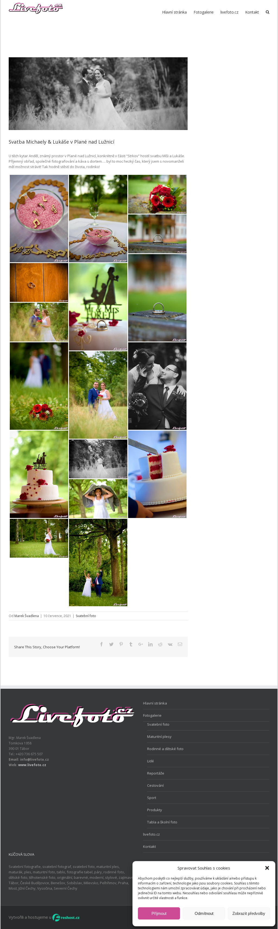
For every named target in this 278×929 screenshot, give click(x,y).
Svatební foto (86, 616)
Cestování (155, 785)
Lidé (150, 761)
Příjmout (158, 913)
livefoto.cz (151, 834)
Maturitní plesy (159, 736)
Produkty (154, 809)
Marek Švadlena (26, 616)
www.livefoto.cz (32, 765)
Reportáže (155, 773)
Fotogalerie (152, 715)
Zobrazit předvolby (248, 913)
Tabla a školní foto (162, 822)
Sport (151, 797)
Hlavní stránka (155, 703)
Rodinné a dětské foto (165, 748)
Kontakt (149, 846)
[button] (267, 868)
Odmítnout (204, 913)
